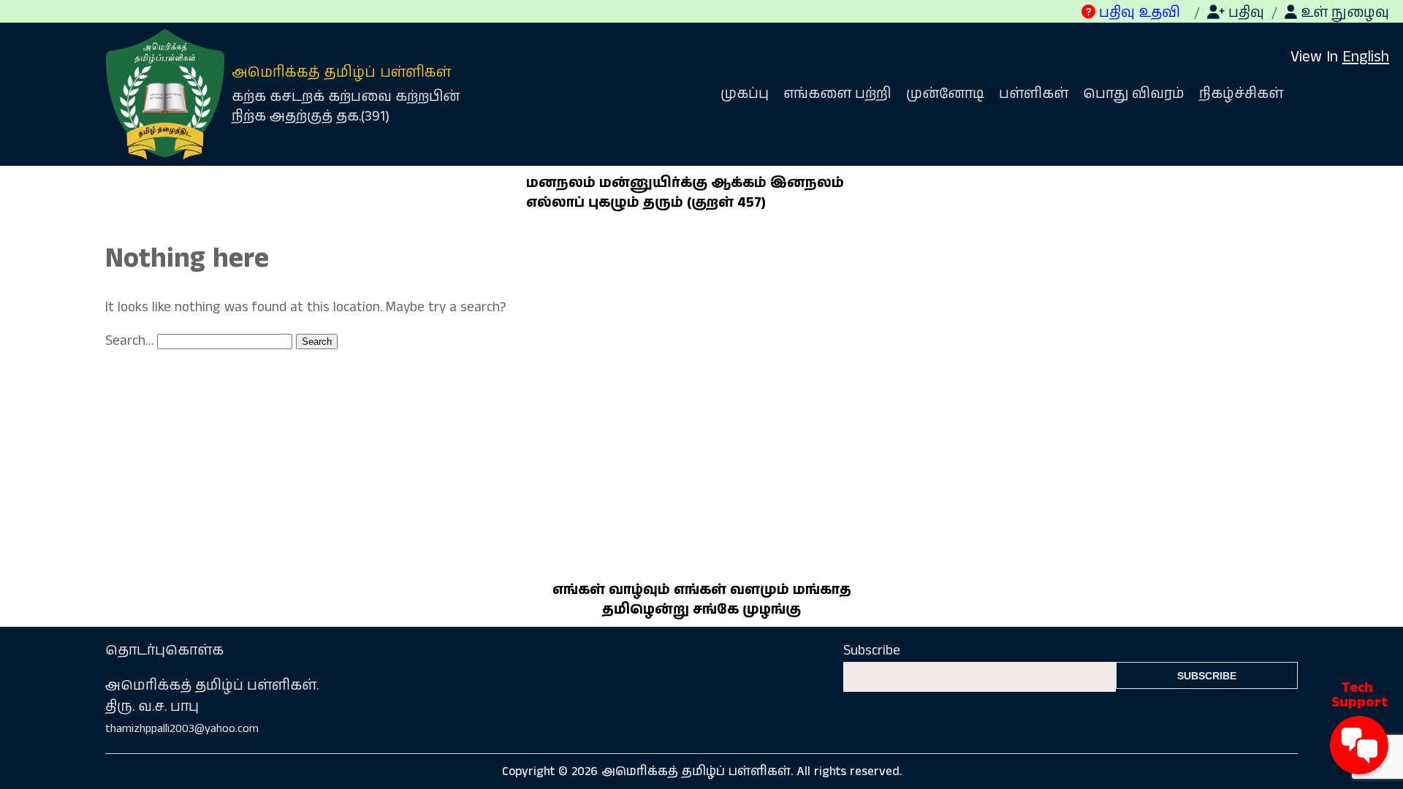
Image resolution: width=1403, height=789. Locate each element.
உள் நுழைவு (1343, 13)
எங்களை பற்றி (837, 94)
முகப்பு (744, 94)
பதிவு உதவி (1137, 13)
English (1365, 57)
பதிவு (1244, 13)
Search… (129, 341)
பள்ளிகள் (1033, 94)
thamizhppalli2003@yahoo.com (182, 728)
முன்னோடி (945, 94)
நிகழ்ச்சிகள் (1241, 94)
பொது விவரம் (1134, 94)
